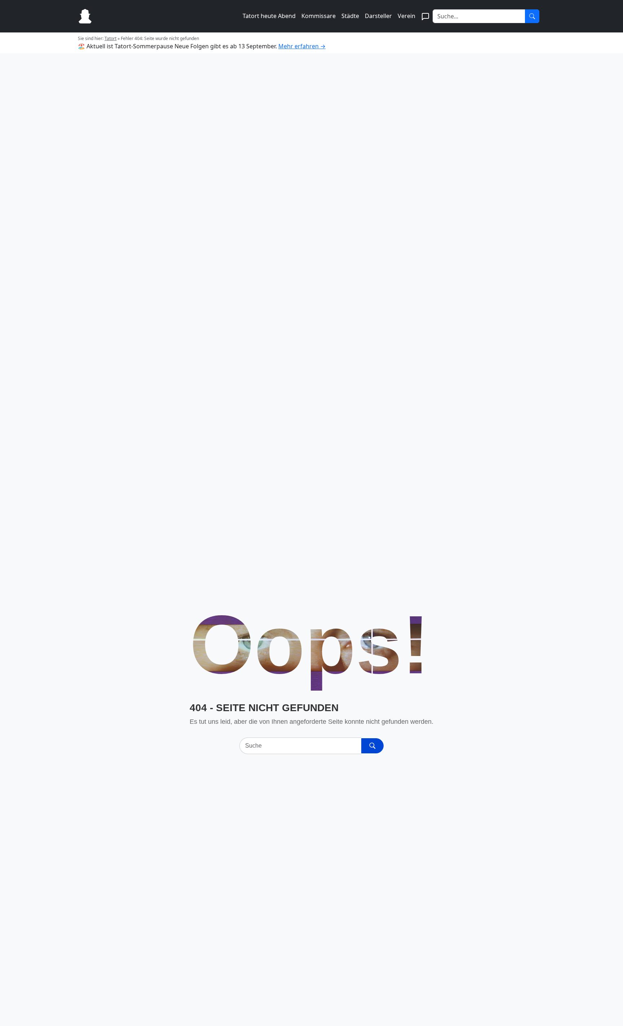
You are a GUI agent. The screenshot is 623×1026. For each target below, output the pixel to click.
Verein (406, 16)
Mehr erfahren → (302, 46)
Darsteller (378, 16)
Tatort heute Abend (269, 16)
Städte (350, 16)
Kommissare (318, 16)
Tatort (110, 38)
